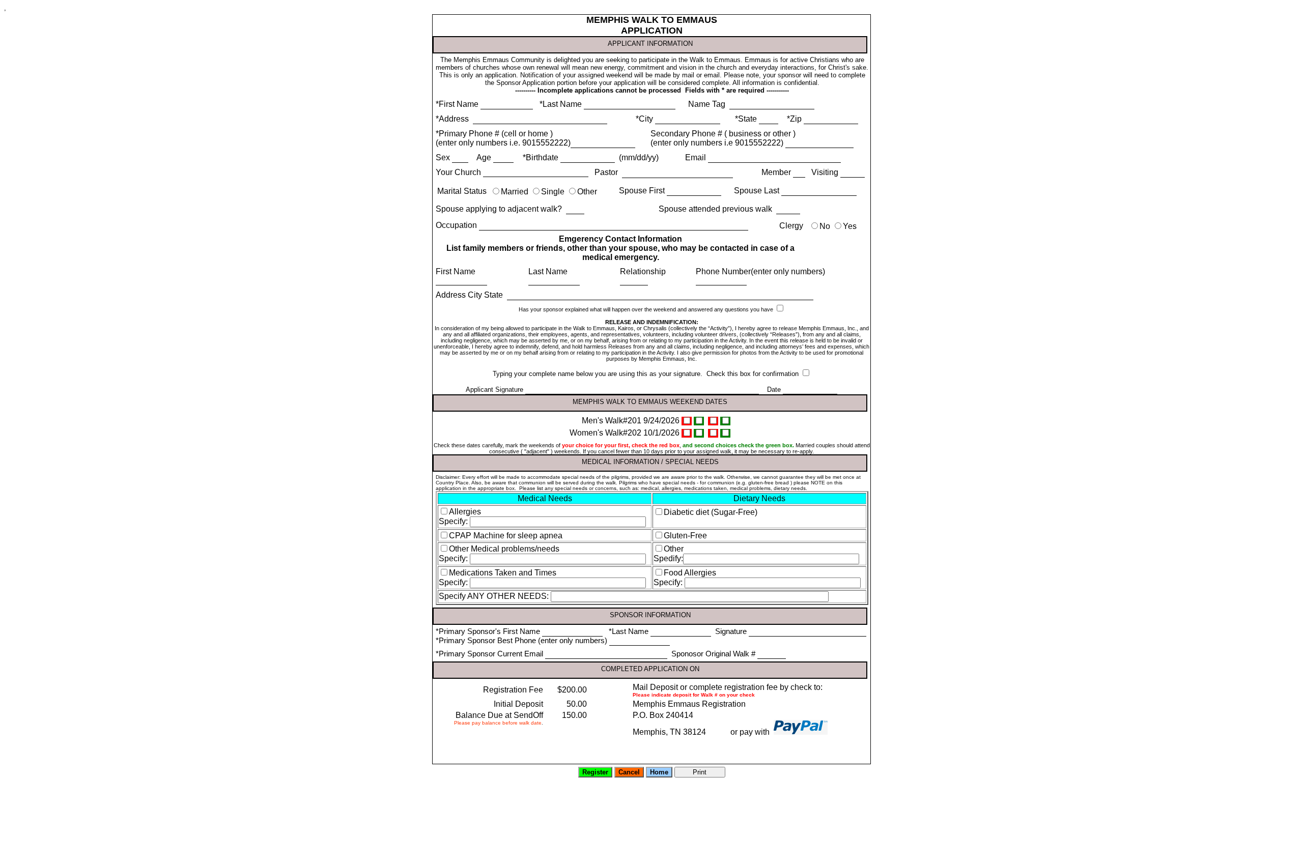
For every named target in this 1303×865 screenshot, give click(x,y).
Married (514, 191)
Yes (850, 226)
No (824, 226)
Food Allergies (690, 572)
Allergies (465, 511)
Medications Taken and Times (502, 572)
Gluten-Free (685, 535)
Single (552, 191)
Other (587, 191)
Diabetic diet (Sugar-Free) (710, 512)
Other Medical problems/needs (504, 548)
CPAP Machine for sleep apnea (505, 535)
